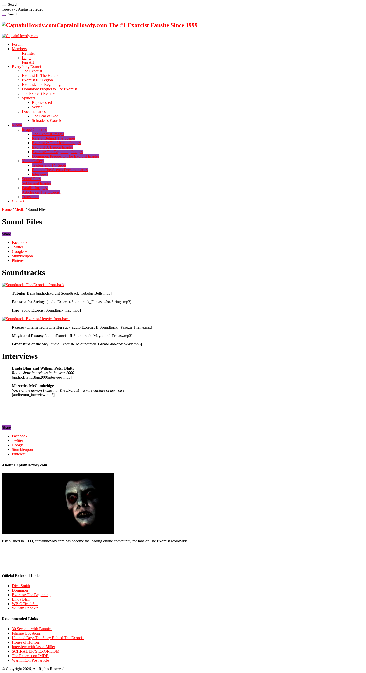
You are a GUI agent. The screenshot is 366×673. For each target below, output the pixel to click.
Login (26, 58)
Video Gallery (33, 161)
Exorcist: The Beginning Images (57, 152)
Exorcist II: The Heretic (40, 75)
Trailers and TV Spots (49, 165)
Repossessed (42, 102)
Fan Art (28, 62)
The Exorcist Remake (39, 93)
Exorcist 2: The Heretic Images (56, 143)
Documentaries (34, 111)
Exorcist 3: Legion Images (52, 147)
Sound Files (31, 179)
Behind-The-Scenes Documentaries (60, 170)
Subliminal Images (36, 183)
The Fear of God (45, 116)
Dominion (20, 590)
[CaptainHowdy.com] (20, 36)
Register (28, 53)
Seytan (37, 107)
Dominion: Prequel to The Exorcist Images (65, 156)
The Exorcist (32, 71)
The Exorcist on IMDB (30, 656)
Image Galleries (34, 129)
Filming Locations (26, 633)
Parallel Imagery (35, 188)
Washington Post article (30, 660)
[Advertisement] (60, 412)
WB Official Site (25, 604)
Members (19, 49)
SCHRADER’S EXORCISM (35, 651)
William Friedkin (25, 608)
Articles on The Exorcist (41, 192)
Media (17, 125)
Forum (17, 44)
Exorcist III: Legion (37, 80)
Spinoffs (28, 98)
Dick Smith (21, 586)
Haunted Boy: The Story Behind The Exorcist (48, 638)
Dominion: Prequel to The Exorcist (49, 89)
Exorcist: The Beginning (41, 84)
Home (7, 209)
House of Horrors (26, 642)
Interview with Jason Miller (33, 647)
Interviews (40, 174)
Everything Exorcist (27, 67)
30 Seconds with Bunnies (32, 629)
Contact (18, 201)
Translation (30, 197)
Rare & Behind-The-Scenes (53, 138)
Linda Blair (21, 599)
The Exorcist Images (48, 134)
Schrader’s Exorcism (48, 120)
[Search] (4, 5)
